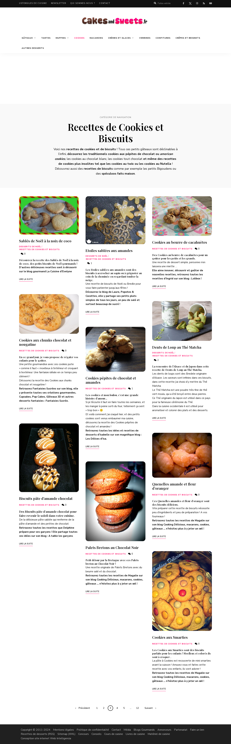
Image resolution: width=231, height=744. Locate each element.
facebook (183, 3)
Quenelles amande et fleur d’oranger (174, 486)
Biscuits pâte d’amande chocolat (46, 498)
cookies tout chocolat (127, 159)
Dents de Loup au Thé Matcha (176, 347)
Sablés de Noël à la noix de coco (45, 240)
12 (137, 708)
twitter (190, 4)
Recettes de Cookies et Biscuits (39, 249)
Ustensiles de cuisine (33, 3)
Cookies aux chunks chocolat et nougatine (45, 342)
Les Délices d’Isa (96, 438)
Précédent (84, 708)
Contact (104, 3)
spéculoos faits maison (118, 174)
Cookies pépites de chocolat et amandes (111, 380)
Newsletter (58, 3)
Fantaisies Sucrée (57, 400)
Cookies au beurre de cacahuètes (179, 242)
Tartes (46, 38)
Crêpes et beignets (188, 38)
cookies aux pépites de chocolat (131, 154)
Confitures (163, 38)
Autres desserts (33, 48)
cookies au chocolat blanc (89, 159)
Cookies (79, 38)
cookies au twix (122, 164)
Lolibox (195, 278)
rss (203, 3)
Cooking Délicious (108, 579)
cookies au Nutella (157, 164)
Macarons (96, 38)
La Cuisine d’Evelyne (59, 271)
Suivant (149, 708)
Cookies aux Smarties (170, 637)
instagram (197, 3)
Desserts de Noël (30, 246)
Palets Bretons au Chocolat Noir (112, 547)
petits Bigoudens (160, 169)
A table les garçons (61, 536)
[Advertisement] (115, 78)
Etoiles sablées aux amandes (109, 250)
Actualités (210, 3)
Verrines (145, 38)
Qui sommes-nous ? (82, 3)
